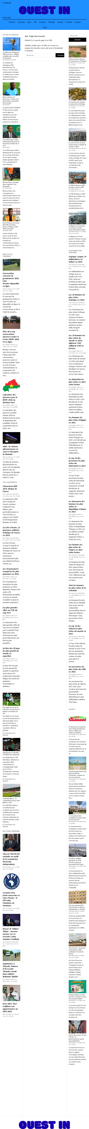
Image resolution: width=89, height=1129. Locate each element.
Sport (29, 22)
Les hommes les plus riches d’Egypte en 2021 (77, 420)
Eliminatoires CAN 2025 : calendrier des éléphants (11, 754)
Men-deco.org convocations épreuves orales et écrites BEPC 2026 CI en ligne (11, 336)
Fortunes (42, 22)
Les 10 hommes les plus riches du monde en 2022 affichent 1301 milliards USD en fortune (77, 342)
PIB (35, 22)
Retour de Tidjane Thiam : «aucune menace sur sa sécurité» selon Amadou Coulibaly (11, 933)
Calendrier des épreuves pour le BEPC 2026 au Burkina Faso (10, 398)
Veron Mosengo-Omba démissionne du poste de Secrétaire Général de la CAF (11, 142)
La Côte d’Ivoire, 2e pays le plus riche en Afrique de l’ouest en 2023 (77, 145)
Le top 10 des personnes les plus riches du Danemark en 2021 (77, 462)
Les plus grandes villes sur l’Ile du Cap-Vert (10, 610)
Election (78, 22)
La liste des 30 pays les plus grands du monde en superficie (11, 652)
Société (60, 22)
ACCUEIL (12, 22)
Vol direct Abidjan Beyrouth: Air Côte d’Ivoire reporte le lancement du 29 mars (76, 861)
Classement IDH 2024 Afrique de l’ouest (10, 489)
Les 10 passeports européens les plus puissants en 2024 (11, 571)
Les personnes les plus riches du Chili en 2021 (77, 669)
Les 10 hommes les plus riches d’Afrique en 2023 (77, 297)
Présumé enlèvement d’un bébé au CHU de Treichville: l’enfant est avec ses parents (77, 774)
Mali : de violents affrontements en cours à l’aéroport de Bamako (11, 450)
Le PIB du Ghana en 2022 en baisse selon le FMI (77, 186)
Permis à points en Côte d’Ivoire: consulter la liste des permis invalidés (77, 997)
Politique (51, 22)
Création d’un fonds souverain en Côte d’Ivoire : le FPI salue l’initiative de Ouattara (11, 899)
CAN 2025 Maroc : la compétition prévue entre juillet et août (11, 800)
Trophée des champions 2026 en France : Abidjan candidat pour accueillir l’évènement (11, 55)
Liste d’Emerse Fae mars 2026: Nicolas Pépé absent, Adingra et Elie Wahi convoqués (11, 226)
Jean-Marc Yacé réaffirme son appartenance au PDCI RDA (10, 1007)
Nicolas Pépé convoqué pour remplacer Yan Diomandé (11, 184)
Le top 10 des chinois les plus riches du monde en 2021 (77, 630)
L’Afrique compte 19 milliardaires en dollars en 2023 (77, 259)
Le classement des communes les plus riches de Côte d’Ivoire (77, 818)
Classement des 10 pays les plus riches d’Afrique (77, 103)
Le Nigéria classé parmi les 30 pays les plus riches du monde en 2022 (77, 228)
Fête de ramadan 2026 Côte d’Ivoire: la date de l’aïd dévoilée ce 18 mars (77, 907)
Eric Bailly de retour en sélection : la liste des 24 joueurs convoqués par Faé (11, 710)
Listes (45, 27)
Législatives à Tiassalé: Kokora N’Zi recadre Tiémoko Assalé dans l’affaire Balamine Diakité (10, 970)
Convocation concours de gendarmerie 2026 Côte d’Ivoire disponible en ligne (11, 279)
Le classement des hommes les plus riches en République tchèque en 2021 (77, 506)
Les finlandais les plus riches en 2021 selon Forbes (77, 382)
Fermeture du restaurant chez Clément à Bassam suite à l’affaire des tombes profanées (77, 730)
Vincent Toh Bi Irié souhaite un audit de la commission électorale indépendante (11, 859)
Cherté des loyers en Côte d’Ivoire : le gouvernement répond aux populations (77, 1038)
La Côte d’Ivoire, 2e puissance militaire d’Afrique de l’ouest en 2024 (11, 531)
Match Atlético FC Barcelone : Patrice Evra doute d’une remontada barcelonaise (11, 100)
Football (69, 22)
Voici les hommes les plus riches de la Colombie (77, 588)
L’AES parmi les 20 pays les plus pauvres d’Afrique (77, 60)
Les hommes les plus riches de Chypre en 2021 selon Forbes (76, 548)
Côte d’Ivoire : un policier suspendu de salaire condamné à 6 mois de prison (77, 951)
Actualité (21, 22)
